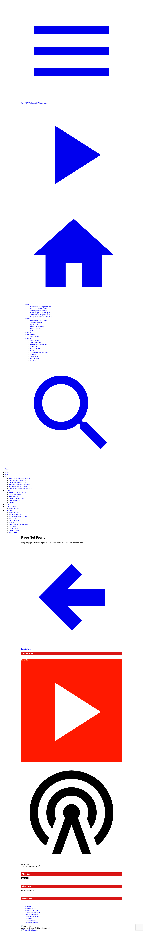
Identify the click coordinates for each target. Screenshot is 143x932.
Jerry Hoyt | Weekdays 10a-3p (38, 309)
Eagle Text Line (34, 324)
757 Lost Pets (33, 360)
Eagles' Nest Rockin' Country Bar (39, 352)
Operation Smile (34, 358)
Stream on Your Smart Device (38, 320)
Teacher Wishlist (35, 336)
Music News (33, 354)
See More (24, 878)
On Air (27, 305)
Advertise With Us (35, 328)
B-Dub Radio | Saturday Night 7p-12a (40, 314)
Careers (32, 330)
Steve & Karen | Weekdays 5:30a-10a (40, 307)
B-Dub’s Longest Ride (36, 342)
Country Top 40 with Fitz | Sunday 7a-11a (41, 316)
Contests (28, 332)
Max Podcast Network (36, 322)
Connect (27, 318)
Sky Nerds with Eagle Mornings (39, 344)
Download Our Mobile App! (37, 326)
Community (28, 338)
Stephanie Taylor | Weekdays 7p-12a (40, 313)
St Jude (32, 350)
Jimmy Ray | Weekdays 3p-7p (38, 311)
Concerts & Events (30, 334)
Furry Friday (33, 346)
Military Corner (34, 356)
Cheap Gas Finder (35, 348)
